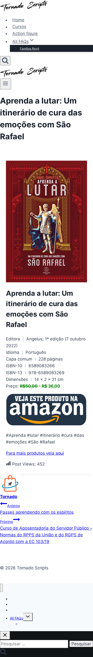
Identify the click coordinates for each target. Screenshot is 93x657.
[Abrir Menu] (5, 83)
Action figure (25, 33)
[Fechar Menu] (1, 588)
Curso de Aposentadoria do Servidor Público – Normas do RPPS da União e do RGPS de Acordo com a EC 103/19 (46, 531)
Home (18, 19)
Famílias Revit (29, 48)
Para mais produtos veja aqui (35, 453)
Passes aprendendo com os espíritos (37, 509)
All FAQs (16, 618)
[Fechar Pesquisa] (5, 635)
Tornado (8, 496)
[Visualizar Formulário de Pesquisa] (5, 60)
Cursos (19, 26)
